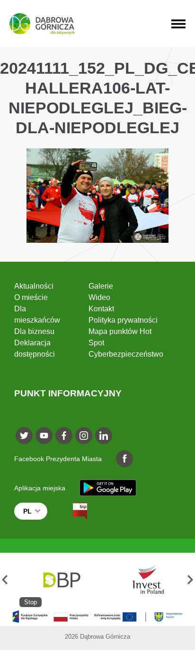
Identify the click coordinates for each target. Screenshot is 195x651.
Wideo (99, 297)
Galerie (101, 286)
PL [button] (27, 511)
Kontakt (101, 309)
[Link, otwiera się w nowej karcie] (71, 511)
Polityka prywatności (123, 320)
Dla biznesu (34, 331)
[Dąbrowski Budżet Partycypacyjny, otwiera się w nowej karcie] (61, 580)
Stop (30, 602)
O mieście (31, 297)
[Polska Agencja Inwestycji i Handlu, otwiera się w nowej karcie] (144, 580)
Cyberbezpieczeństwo (126, 354)
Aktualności (33, 286)
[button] (4, 580)
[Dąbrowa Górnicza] (41, 23)
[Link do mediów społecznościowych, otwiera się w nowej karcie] (24, 435)
